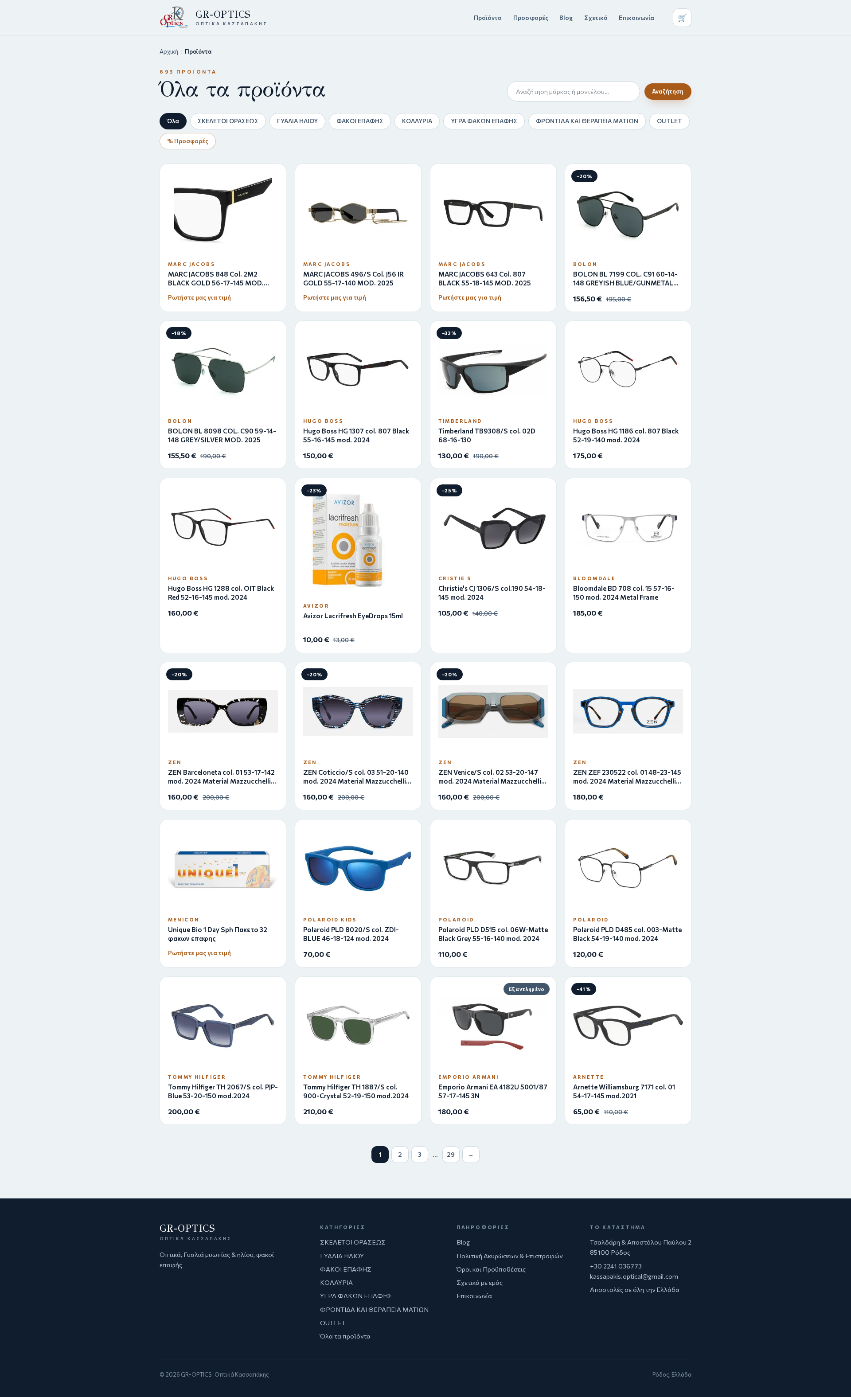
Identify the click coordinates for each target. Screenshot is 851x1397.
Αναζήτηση (667, 91)
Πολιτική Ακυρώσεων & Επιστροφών (509, 1256)
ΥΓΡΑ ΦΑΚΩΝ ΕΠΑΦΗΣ (484, 121)
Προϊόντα (488, 17)
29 (451, 1154)
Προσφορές (530, 17)
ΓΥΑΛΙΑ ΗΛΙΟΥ (297, 121)
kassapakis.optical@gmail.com (634, 1276)
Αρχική (169, 51)
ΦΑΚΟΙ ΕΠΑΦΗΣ (359, 121)
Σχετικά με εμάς (480, 1282)
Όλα (173, 121)
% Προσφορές (187, 140)
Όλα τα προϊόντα (345, 1336)
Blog (566, 17)
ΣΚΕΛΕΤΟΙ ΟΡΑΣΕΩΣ (228, 121)
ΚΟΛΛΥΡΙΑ (417, 121)
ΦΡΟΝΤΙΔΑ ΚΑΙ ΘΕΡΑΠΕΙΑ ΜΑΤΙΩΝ (587, 121)
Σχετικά (596, 17)
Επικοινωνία (636, 17)
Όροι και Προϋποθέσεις (491, 1269)
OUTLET (669, 121)
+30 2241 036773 (616, 1266)
